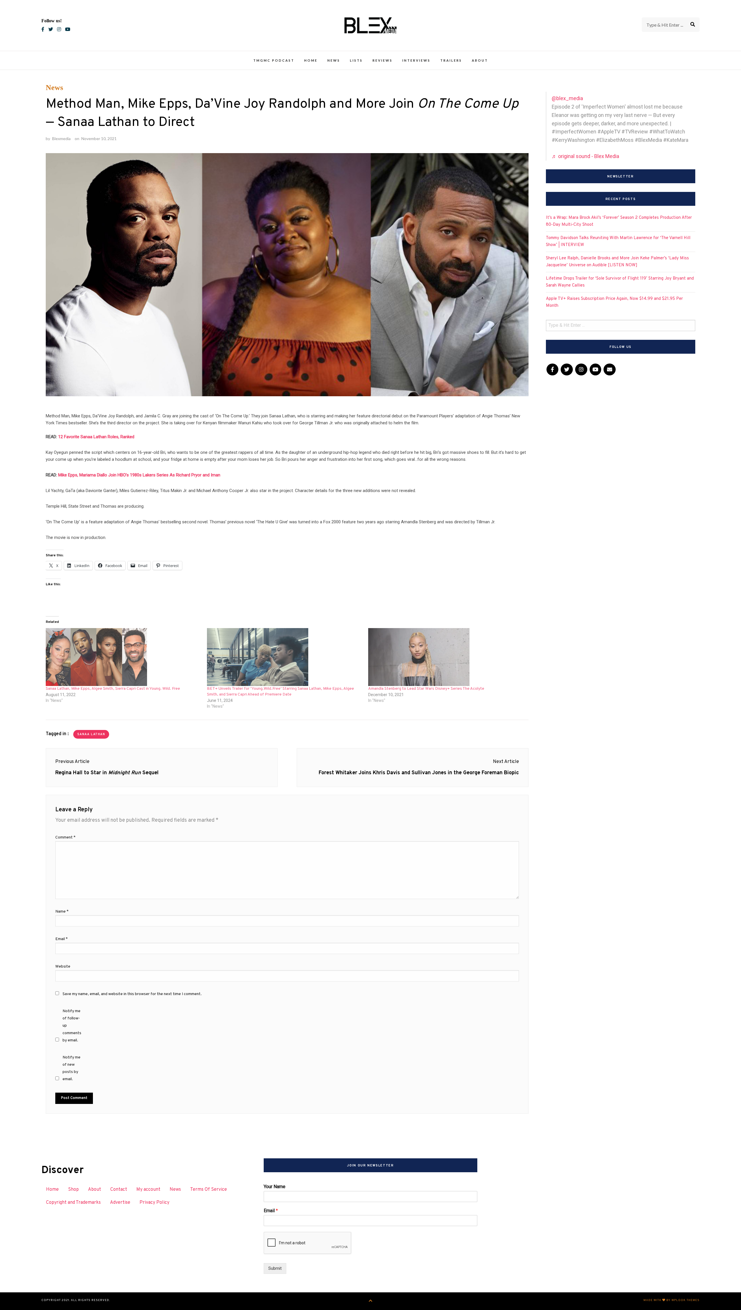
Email (61, 939)
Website (62, 966)
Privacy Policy (154, 1203)
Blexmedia (61, 138)
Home (311, 60)
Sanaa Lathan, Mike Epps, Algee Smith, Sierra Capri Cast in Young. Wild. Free (113, 688)
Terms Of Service (208, 1189)
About (480, 60)
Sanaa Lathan (91, 734)
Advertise (120, 1203)
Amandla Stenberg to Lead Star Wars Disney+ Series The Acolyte (426, 688)
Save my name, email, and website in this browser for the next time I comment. (132, 994)
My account (148, 1189)
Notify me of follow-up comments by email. (72, 1026)
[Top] (371, 1301)
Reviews (382, 60)
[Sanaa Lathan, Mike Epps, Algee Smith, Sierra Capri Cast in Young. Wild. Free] (123, 657)
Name (62, 911)
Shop (73, 1189)
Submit (275, 1268)
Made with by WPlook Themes (671, 1300)
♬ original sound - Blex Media (585, 156)
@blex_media (567, 98)
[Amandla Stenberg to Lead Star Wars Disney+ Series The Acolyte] (446, 657)
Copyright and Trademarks (73, 1203)
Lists (356, 60)
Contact (118, 1189)
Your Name (274, 1186)
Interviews (416, 60)
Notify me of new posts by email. (71, 1068)
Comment (65, 837)
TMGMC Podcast (273, 60)
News (333, 60)
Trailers (451, 60)
